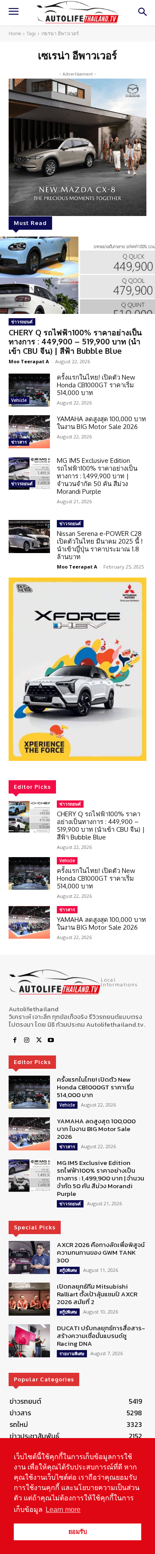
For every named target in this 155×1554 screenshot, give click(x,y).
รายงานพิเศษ (71, 1353)
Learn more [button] (63, 1509)
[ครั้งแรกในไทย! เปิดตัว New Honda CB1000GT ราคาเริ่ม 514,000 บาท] (29, 390)
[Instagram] (27, 1040)
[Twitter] (39, 1040)
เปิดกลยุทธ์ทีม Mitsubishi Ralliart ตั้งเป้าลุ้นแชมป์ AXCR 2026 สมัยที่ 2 (97, 1294)
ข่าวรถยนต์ (22, 322)
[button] (77, 669)
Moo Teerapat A (29, 361)
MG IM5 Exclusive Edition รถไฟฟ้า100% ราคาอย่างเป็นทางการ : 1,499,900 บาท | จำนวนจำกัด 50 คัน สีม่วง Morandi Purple (97, 476)
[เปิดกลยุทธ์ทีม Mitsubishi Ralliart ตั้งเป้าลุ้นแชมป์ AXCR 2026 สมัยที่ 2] (29, 1299)
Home (15, 33)
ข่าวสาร (19, 442)
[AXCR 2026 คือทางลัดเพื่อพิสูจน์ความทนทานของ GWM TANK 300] (29, 1257)
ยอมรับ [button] (77, 1531)
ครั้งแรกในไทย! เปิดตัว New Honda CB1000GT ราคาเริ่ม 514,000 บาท (96, 385)
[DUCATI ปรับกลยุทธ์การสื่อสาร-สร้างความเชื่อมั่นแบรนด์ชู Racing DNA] (29, 1340)
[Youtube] (51, 1040)
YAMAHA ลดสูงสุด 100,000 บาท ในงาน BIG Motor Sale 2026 (101, 423)
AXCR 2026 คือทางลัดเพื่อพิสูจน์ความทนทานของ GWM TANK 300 (101, 1252)
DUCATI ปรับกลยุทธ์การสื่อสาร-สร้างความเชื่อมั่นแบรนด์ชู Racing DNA (101, 1335)
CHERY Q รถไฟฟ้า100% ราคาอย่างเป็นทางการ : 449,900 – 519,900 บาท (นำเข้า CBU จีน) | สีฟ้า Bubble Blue (75, 342)
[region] (77, 669)
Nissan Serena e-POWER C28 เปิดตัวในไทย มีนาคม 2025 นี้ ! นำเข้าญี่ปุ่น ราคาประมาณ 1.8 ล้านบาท (100, 545)
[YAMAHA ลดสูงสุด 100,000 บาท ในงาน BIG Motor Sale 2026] (29, 431)
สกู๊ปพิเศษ (68, 1270)
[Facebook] (15, 1040)
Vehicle (19, 400)
